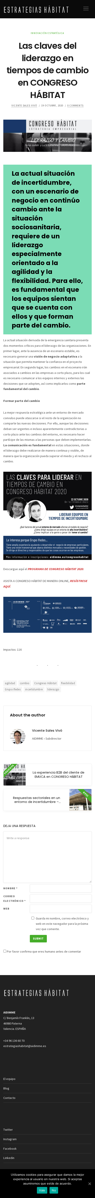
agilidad (10, 683)
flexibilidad (68, 683)
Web (6, 908)
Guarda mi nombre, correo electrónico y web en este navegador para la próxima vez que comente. (62, 923)
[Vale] (89, 1183)
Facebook (10, 1149)
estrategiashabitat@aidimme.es (24, 1046)
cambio (25, 683)
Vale (42, 1190)
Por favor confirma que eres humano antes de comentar (43, 951)
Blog (6, 1088)
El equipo (9, 1079)
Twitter (8, 1130)
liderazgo (53, 689)
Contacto (9, 1098)
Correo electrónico (14, 898)
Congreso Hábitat (45, 683)
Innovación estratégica (47, 33)
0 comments (75, 105)
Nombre (10, 888)
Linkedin (8, 1158)
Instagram (10, 1139)
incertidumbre (34, 689)
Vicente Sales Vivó (24, 105)
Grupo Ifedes (13, 689)
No (54, 1190)
